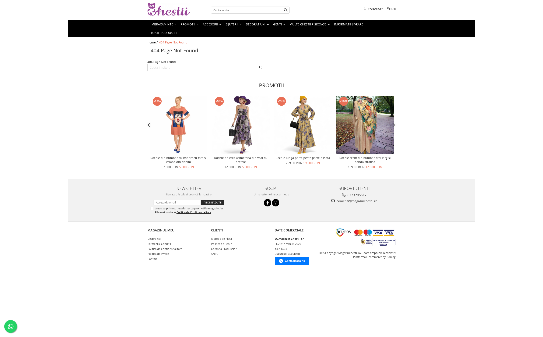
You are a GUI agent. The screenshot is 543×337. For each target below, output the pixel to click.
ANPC (214, 254)
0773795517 (357, 195)
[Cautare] (286, 10)
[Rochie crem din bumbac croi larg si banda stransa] (365, 125)
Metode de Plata (221, 239)
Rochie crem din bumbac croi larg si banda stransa (365, 160)
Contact (152, 259)
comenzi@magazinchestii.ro (356, 201)
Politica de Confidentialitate (193, 212)
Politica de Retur (221, 244)
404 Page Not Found (173, 42)
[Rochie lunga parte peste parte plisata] (303, 125)
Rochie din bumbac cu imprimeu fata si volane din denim (178, 160)
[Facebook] (267, 202)
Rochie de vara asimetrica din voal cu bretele (240, 160)
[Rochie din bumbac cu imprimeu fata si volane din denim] (178, 125)
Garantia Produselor (224, 249)
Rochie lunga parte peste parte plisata (303, 158)
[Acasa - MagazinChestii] (168, 10)
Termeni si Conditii (159, 244)
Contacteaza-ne (295, 260)
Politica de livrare (158, 254)
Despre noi (154, 239)
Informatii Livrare (348, 24)
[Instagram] (275, 202)
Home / (152, 42)
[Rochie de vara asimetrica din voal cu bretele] (241, 125)
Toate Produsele (164, 33)
